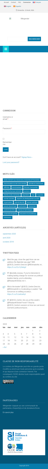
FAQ (19, 2)
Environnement (16, 187)
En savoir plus (8, 412)
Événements (7, 217)
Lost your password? (11, 162)
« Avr (5, 347)
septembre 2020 (9, 234)
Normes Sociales (9, 198)
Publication (22, 206)
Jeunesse (27, 191)
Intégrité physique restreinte (12, 191)
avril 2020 (6, 238)
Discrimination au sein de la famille (15, 183)
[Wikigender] (24, 22)
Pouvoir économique (10, 206)
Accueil (6, 2)
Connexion (27, 2)
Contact (13, 2)
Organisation (8, 202)
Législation (26, 195)
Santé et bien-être (9, 210)
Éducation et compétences (28, 214)
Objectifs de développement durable (28, 198)
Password (7, 128)
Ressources (32, 206)
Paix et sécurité (19, 202)
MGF (33, 195)
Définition (7, 187)
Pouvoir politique (32, 202)
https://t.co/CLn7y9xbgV (16, 267)
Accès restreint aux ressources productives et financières (22, 180)
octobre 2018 (8, 242)
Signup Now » (27, 157)
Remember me (7, 143)
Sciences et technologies (25, 210)
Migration (40, 195)
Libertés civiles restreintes (12, 195)
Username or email (8, 118)
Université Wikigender (10, 214)
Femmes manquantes (31, 187)
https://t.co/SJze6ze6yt (16, 294)
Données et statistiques (36, 183)
